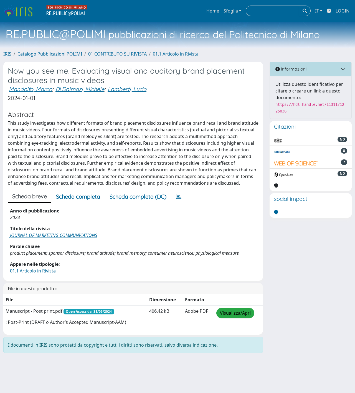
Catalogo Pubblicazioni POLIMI (49, 54)
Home (212, 11)
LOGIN (342, 11)
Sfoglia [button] (231, 11)
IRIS (7, 54)
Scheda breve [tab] (29, 196)
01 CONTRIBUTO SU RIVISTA (117, 54)
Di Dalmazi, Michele (79, 89)
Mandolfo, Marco (30, 89)
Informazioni (293, 69)
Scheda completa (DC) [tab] (138, 196)
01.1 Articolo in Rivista (176, 54)
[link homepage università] (67, 10)
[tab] (178, 196)
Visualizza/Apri (235, 313)
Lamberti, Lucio (127, 89)
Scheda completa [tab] (78, 196)
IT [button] (317, 11)
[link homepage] (20, 10)
